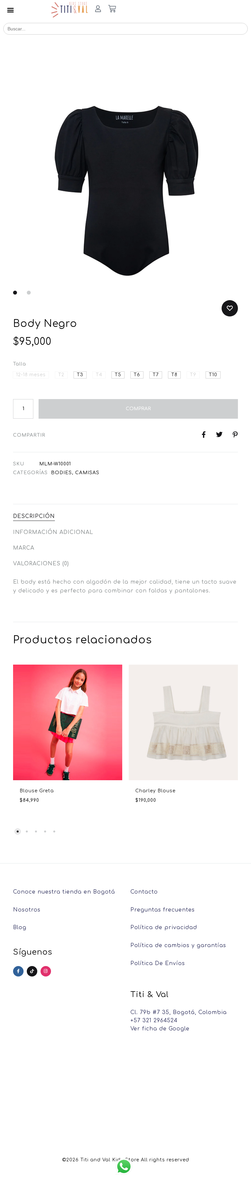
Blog (19, 927)
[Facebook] (18, 971)
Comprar (138, 408)
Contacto (144, 892)
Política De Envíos (157, 963)
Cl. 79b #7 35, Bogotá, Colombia (178, 1012)
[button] (10, 10)
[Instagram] (46, 971)
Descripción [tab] (34, 516)
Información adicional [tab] (53, 532)
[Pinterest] (32, 971)
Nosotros (27, 910)
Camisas (87, 472)
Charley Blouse (155, 790)
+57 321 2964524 (154, 1021)
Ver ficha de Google (160, 1029)
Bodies (61, 472)
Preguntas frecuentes (162, 910)
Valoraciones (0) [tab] (41, 564)
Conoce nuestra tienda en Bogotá (64, 892)
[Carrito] (112, 10)
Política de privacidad (163, 927)
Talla (19, 364)
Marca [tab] (23, 548)
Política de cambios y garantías (178, 945)
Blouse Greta (37, 790)
